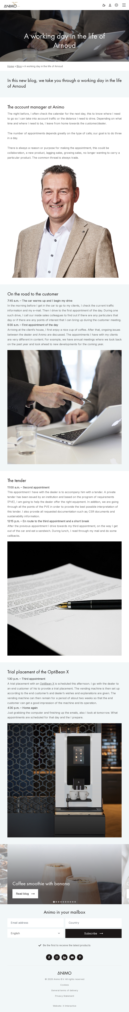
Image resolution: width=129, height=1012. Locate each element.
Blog (19, 66)
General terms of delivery (64, 990)
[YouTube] (72, 957)
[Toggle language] (116, 5)
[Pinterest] (80, 957)
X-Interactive (69, 1006)
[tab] (54, 902)
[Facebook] (49, 957)
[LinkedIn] (64, 957)
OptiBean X (47, 683)
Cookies (64, 984)
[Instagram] (57, 957)
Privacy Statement (64, 996)
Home (10, 66)
